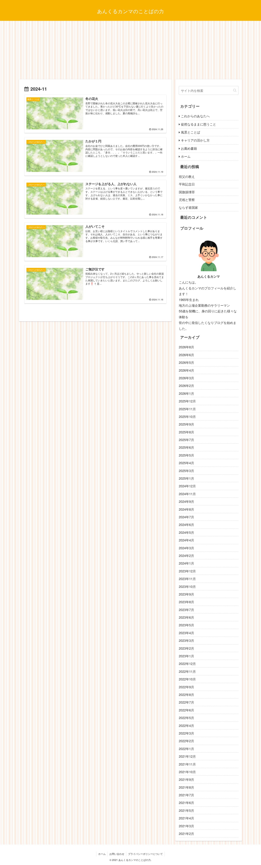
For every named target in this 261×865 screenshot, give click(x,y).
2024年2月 (186, 555)
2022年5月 (186, 717)
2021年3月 (186, 826)
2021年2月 (186, 833)
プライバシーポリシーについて (145, 854)
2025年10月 (187, 416)
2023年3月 (186, 640)
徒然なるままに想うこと (198, 124)
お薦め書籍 (189, 148)
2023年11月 (187, 578)
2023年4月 (186, 632)
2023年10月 (187, 586)
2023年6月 (186, 617)
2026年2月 (186, 385)
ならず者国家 (188, 207)
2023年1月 (186, 656)
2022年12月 (187, 663)
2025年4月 (186, 462)
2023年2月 (186, 648)
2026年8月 (186, 347)
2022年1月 (186, 748)
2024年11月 (187, 493)
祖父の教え (187, 176)
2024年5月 (186, 532)
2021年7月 (186, 795)
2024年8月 (186, 509)
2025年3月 (186, 470)
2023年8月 (186, 601)
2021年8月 (186, 787)
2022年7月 (186, 702)
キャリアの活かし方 (195, 140)
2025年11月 (187, 408)
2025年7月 (186, 439)
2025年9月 (186, 424)
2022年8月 (186, 694)
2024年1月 (186, 563)
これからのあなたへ (195, 116)
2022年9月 (186, 687)
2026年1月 (186, 393)
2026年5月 (186, 362)
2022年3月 (186, 733)
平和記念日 (187, 184)
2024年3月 (186, 547)
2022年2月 (186, 740)
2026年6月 (186, 354)
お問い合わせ (116, 854)
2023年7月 (186, 609)
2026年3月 (186, 378)
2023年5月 (186, 625)
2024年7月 (186, 517)
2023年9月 (186, 594)
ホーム (186, 156)
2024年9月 (186, 501)
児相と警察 (187, 199)
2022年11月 (187, 671)
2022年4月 (186, 725)
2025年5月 (186, 455)
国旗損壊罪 (187, 192)
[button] (235, 90)
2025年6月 (186, 447)
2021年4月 (186, 818)
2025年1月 (186, 478)
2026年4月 (186, 370)
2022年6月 (186, 710)
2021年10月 (187, 771)
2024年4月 (186, 540)
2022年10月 (187, 679)
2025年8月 (186, 432)
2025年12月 (187, 401)
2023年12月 (187, 571)
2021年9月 (186, 779)
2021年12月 (187, 756)
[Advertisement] (130, 50)
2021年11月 (187, 764)
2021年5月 (186, 810)
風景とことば (190, 132)
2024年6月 (186, 524)
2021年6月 (186, 802)
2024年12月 (187, 486)
